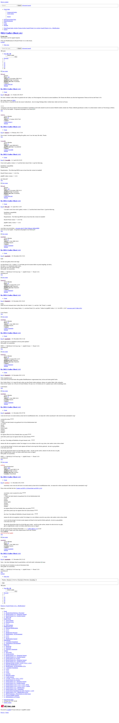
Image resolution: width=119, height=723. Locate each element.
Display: (4, 580)
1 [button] (4, 59)
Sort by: (15, 580)
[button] (7, 53)
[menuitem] (12, 12)
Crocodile (3, 141)
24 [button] (4, 65)
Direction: (26, 580)
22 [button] (4, 62)
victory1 (3, 115)
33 (8, 239)
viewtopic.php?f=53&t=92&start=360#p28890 (27, 228)
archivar (3, 465)
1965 (8, 468)
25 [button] (4, 67)
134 (8, 77)
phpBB (9, 709)
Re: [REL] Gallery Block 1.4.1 (11, 89)
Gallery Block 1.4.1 (33, 528)
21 (8, 144)
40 (8, 117)
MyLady (3, 74)
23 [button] (4, 64)
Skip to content (4, 2)
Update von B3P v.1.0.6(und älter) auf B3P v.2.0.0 (29, 488)
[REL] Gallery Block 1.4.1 (11, 33)
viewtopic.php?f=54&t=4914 (74, 308)
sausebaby (3, 237)
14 (8, 283)
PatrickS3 (3, 280)
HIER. (14, 100)
